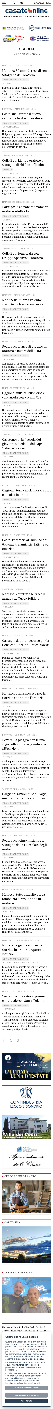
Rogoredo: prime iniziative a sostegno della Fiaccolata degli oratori (24, 844)
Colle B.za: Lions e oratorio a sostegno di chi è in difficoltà (23, 162)
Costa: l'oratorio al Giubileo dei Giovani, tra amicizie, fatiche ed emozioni (25, 544)
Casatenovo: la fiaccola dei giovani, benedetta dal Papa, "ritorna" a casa (23, 443)
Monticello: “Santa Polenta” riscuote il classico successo (22, 302)
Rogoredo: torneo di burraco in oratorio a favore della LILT (24, 348)
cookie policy (36, 1359)
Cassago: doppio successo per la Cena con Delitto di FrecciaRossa (26, 642)
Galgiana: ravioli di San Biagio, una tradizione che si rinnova (24, 796)
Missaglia (8, 607)
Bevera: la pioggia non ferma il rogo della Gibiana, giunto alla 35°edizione (24, 744)
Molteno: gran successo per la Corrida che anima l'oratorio (24, 695)
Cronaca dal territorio (15, 80)
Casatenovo (9, 359)
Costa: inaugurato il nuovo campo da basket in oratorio (22, 116)
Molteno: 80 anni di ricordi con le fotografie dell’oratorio (26, 72)
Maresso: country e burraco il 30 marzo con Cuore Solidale (25, 596)
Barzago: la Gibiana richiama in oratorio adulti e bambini (25, 209)
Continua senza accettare (26, 1388)
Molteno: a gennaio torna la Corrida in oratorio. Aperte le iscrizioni (23, 949)
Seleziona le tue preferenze (26, 1395)
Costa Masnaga (11, 127)
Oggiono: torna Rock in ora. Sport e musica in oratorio (26, 492)
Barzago (7, 220)
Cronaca (7, 169)
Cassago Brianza (12, 653)
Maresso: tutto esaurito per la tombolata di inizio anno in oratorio (23, 898)
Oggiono (7, 406)
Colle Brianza (10, 173)
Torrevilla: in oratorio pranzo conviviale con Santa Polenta (23, 998)
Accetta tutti (26, 1401)
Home (16, 53)
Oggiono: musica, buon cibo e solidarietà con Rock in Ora (23, 395)
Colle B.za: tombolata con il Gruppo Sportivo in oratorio (22, 255)
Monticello (9, 313)
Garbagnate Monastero (26, 962)
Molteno (7, 83)
